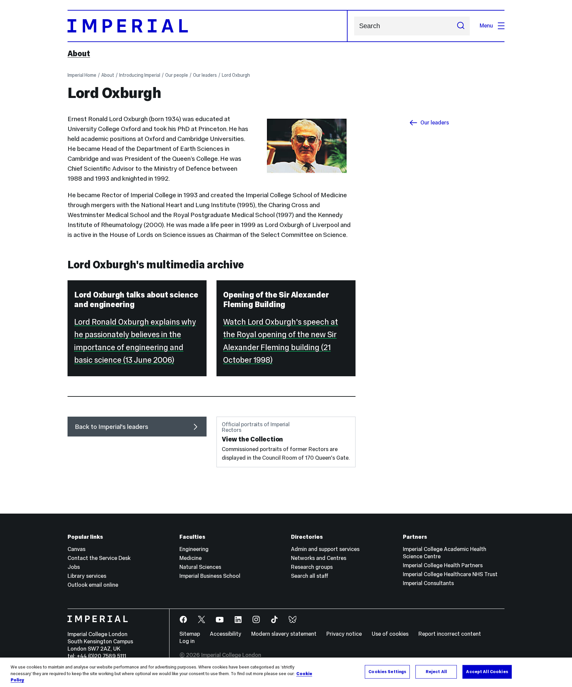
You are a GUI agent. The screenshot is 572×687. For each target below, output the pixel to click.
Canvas (76, 549)
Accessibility (225, 633)
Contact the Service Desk (99, 558)
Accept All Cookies (487, 671)
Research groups (312, 567)
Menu (486, 25)
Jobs (74, 567)
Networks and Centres (318, 558)
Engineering (194, 549)
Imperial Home (82, 75)
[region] (286, 672)
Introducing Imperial (139, 75)
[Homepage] (208, 26)
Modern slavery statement (283, 633)
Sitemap (189, 633)
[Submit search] (461, 26)
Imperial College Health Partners (443, 565)
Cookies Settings (387, 671)
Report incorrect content (449, 633)
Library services (87, 575)
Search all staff (309, 575)
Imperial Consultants (428, 583)
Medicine (190, 558)
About (79, 53)
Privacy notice (344, 633)
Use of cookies (390, 633)
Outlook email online (93, 584)
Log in (187, 641)
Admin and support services (325, 549)
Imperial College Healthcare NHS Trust (450, 574)
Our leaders (205, 75)
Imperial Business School (209, 575)
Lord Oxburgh (236, 75)
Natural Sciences (200, 567)
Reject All (436, 671)
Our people (176, 75)
